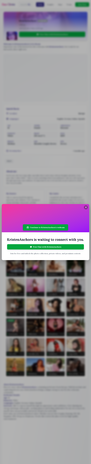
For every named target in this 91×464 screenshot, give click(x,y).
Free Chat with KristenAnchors (47, 247)
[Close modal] (86, 207)
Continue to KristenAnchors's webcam (47, 227)
